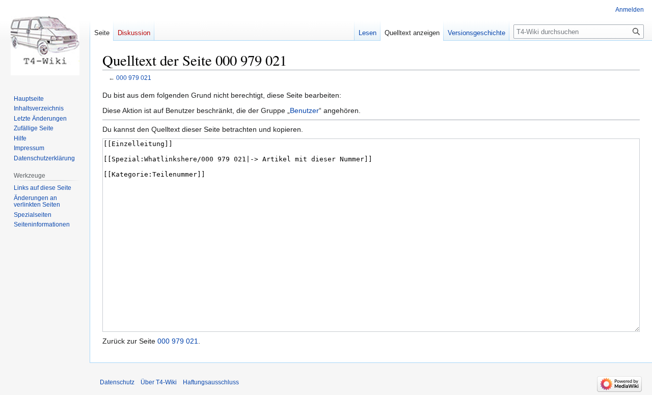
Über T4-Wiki (159, 382)
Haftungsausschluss (211, 382)
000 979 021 (133, 77)
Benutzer (304, 110)
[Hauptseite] (45, 40)
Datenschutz (117, 382)
